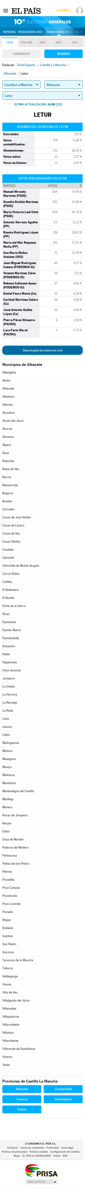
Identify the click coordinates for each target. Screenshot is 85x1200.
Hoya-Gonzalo (11, 670)
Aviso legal (67, 1147)
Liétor (6, 735)
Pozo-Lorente (11, 904)
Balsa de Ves (10, 469)
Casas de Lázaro (13, 525)
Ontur (6, 831)
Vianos (6, 984)
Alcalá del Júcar (13, 420)
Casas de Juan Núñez (16, 517)
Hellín (6, 654)
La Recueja (9, 702)
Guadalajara (63, 1099)
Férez (6, 614)
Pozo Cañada (11, 888)
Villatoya (8, 1032)
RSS (65, 1155)
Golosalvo (8, 646)
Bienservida (10, 485)
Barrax (6, 477)
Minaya (7, 767)
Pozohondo (9, 896)
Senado (63, 54)
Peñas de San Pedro (15, 863)
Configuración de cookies (64, 1151)
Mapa (79, 32)
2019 (10, 42)
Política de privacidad (14, 1151)
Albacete (8, 388)
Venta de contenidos (32, 1147)
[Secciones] (5, 10)
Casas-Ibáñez (11, 541)
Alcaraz (7, 429)
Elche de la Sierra (14, 606)
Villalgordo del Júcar (16, 1000)
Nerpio (6, 823)
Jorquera (8, 678)
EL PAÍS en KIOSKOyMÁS (36, 1155)
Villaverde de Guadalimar (19, 1049)
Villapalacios (10, 1016)
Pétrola (7, 871)
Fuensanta (9, 622)
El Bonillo (8, 598)
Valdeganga (10, 976)
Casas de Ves (11, 533)
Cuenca (22, 1099)
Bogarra (7, 493)
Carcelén (8, 509)
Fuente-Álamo (11, 630)
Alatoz (6, 380)
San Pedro (9, 944)
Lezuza (7, 726)
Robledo (7, 928)
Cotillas (7, 582)
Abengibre (9, 372)
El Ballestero (10, 590)
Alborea (7, 404)
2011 (75, 42)
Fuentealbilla (10, 638)
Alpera (6, 445)
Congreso (21, 54)
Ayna (5, 453)
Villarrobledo (10, 1024)
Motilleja (7, 799)
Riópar (6, 920)
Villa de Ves (9, 992)
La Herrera (9, 694)
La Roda (7, 710)
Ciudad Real (63, 1089)
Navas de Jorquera (15, 815)
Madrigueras (10, 743)
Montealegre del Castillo (18, 791)
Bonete (7, 501)
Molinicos (8, 775)
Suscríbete (63, 10)
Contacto (12, 1147)
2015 (59, 42)
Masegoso (9, 759)
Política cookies (39, 1151)
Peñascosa (9, 855)
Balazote (8, 461)
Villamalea (9, 1008)
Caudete (7, 549)
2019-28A (26, 42)
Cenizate (8, 557)
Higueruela (9, 662)
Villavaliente (10, 1041)
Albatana (8, 396)
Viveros (7, 1057)
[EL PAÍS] (26, 10)
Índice (56, 1155)
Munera (7, 807)
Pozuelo (7, 912)
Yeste (6, 1065)
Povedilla (8, 879)
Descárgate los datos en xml (42, 350)
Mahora (7, 751)
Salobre (7, 936)
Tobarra (7, 968)
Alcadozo (8, 412)
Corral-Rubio (10, 573)
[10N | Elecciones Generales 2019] (42, 21)
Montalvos (9, 783)
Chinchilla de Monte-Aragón (20, 565)
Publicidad (53, 1147)
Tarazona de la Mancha (17, 960)
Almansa (8, 437)
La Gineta (8, 686)
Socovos (8, 952)
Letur (5, 718)
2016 (42, 42)
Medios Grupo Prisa (41, 1182)
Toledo (22, 1109)
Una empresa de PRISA (41, 1170)
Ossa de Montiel (12, 839)
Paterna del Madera (15, 847)
